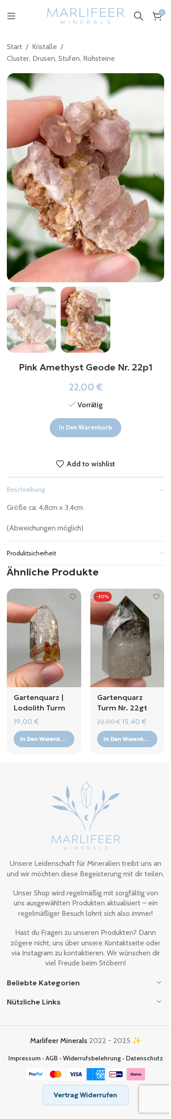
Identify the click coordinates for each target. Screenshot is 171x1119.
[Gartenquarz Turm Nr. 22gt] (127, 638)
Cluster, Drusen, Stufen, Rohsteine (61, 58)
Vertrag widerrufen (85, 1095)
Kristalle (44, 46)
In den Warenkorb (85, 427)
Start (14, 46)
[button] (16, 178)
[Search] (139, 16)
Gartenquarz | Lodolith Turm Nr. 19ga (39, 707)
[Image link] (86, 814)
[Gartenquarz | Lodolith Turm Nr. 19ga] (44, 638)
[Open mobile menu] (11, 16)
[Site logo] (85, 15)
